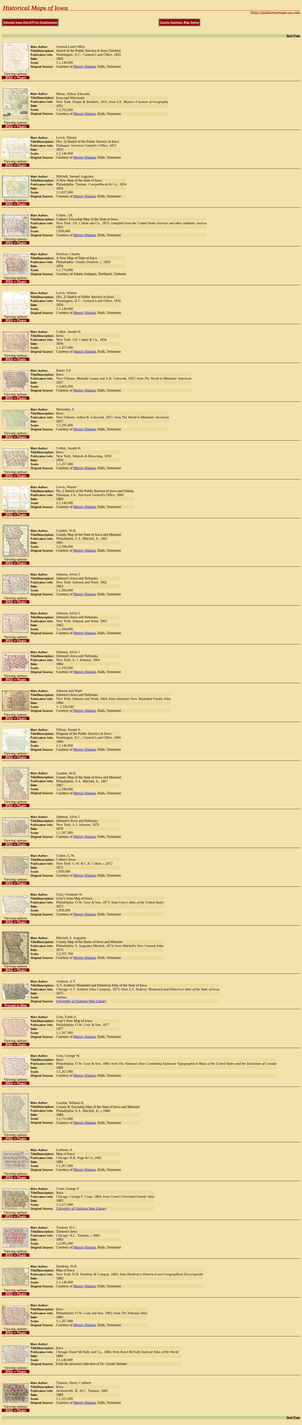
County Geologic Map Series (179, 22)
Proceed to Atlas (15, 1005)
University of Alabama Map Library (81, 1001)
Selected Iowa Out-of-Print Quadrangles (30, 22)
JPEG (9, 77)
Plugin (21, 77)
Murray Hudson (84, 66)
